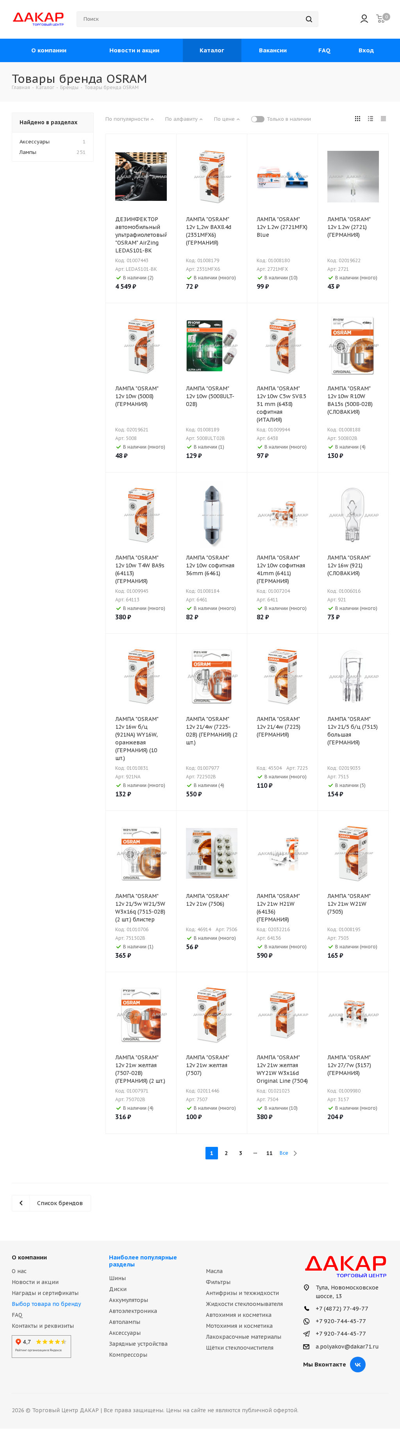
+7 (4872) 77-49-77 (341, 1308)
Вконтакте (358, 1364)
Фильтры (218, 1282)
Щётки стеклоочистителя (239, 1347)
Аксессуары (125, 1332)
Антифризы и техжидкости (242, 1293)
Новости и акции (35, 1282)
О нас (19, 1271)
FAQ (17, 1314)
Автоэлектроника (133, 1311)
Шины (117, 1278)
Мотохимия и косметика (239, 1325)
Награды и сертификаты (45, 1293)
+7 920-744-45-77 (340, 1321)
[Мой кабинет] (364, 19)
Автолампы (124, 1321)
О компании (29, 1257)
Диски (118, 1289)
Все (284, 1153)
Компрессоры (128, 1354)
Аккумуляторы (128, 1300)
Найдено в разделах (48, 122)
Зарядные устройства (138, 1343)
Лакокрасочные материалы (243, 1336)
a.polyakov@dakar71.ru (347, 1346)
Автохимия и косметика (238, 1314)
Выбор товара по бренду (46, 1303)
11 (269, 1153)
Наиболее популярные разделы (143, 1261)
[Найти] (309, 19)
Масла (214, 1271)
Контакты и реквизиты (43, 1325)
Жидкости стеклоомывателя (244, 1303)
